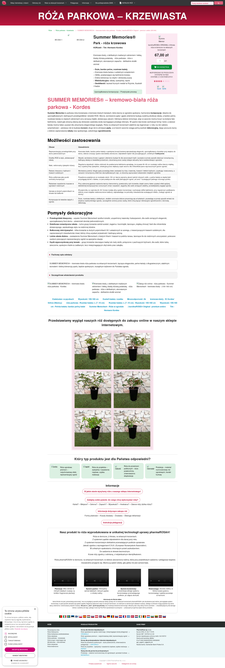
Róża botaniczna (52, 646)
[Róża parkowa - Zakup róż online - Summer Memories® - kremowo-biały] (80, 616)
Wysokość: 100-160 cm (88, 299)
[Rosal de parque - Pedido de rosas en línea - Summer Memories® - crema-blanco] (84, 616)
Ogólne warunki (112, 664)
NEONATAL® (85, 655)
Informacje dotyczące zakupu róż (112, 511)
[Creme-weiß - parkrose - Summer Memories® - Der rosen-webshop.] (108, 616)
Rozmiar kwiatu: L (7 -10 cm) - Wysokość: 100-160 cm (132, 302)
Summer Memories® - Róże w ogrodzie (106, 306)
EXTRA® (84, 638)
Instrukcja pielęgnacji (112, 522)
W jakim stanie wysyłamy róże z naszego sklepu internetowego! (112, 491)
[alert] (20, 636)
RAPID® (83, 649)
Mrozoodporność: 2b (136, 299)
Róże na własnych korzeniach (54, 3)
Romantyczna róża (53, 630)
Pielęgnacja (74, 3)
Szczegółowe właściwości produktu (67, 275)
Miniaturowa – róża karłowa (56, 642)
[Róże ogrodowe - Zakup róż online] (218, 3)
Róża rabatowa (52, 636)
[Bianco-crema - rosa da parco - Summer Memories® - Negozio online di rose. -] (64, 616)
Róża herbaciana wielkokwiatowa (58, 634)
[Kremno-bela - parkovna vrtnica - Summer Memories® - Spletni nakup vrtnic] (116, 616)
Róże (50, 30)
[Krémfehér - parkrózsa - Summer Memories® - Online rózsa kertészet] (88, 616)
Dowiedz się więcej (21, 629)
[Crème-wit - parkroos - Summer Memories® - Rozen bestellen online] (136, 616)
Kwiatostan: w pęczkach (63, 299)
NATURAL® (94, 644)
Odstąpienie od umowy (129, 664)
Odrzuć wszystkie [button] (20, 656)
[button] (20, 660)
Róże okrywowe (52, 644)
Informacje (85, 3)
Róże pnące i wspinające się (56, 640)
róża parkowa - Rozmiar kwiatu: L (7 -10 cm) (85, 302)
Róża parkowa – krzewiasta (65, 30)
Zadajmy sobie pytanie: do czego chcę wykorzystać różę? (112, 499)
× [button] (35, 609)
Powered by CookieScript (20, 663)
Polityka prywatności (95, 664)
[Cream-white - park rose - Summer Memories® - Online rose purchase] (100, 616)
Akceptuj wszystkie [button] (20, 650)
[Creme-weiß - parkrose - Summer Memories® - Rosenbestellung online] (96, 616)
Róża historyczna (52, 632)
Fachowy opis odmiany (61, 254)
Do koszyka (162, 67)
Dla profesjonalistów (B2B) (104, 3)
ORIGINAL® (85, 634)
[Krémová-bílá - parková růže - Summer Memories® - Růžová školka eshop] (104, 616)
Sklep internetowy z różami (19, 3)
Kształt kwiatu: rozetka (113, 299)
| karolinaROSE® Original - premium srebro (147, 306)
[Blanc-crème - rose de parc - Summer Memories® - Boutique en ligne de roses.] (124, 616)
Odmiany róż (36, 3)
